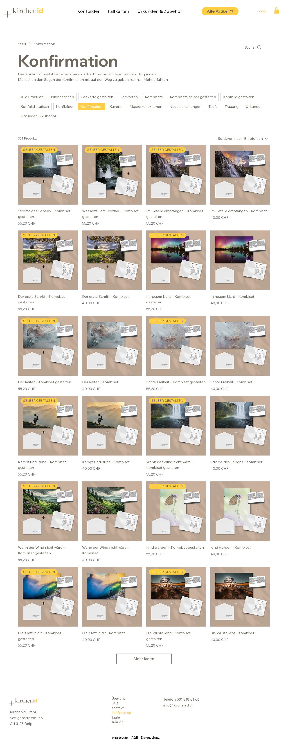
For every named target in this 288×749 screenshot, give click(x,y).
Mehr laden (144, 658)
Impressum (119, 737)
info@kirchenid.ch (178, 705)
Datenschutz (150, 737)
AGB (134, 737)
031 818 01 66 (188, 699)
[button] (276, 10)
